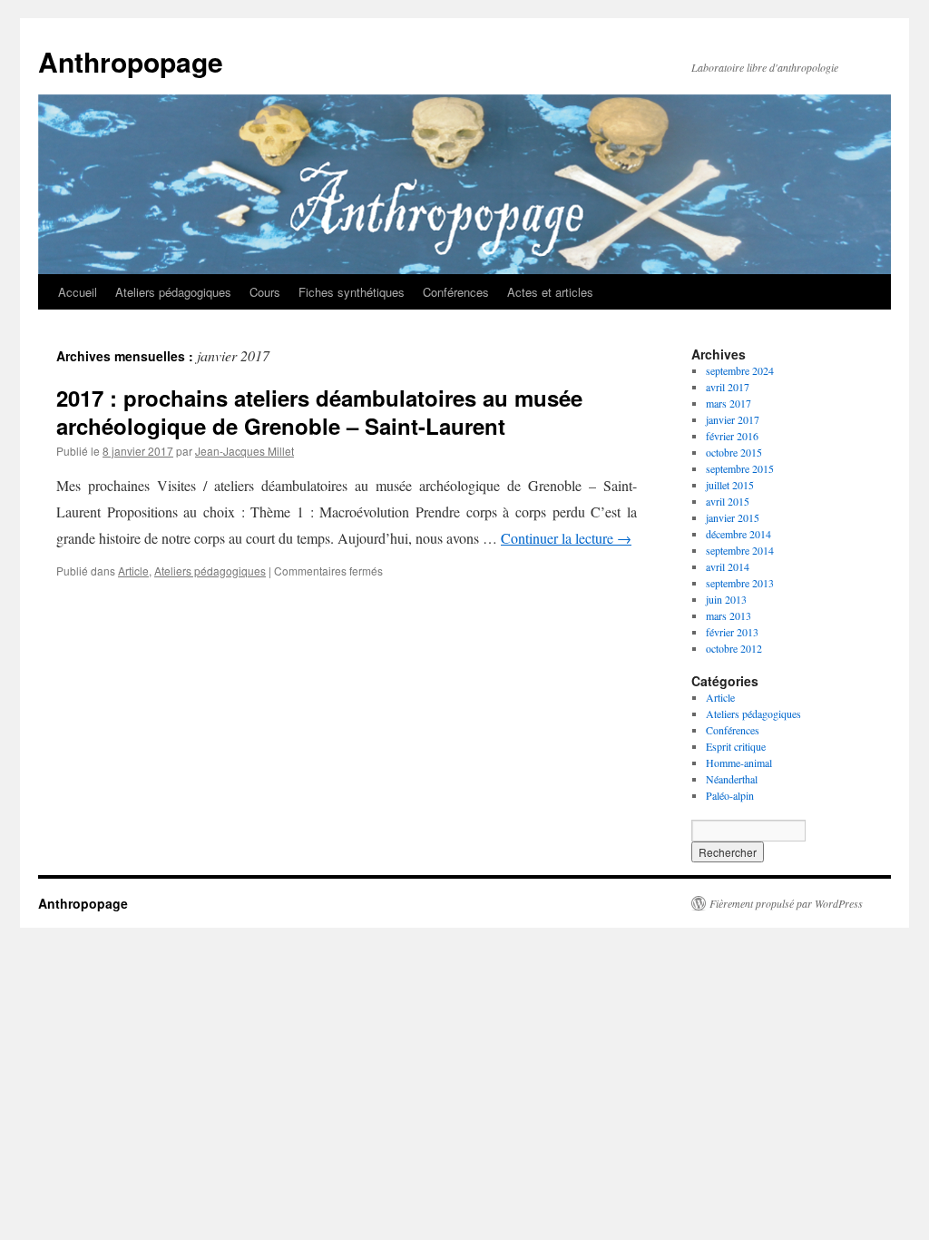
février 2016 (732, 435)
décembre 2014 (738, 534)
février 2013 (732, 632)
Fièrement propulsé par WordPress (786, 903)
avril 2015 (727, 501)
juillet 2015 (730, 484)
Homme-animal (739, 762)
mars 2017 (728, 403)
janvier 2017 (732, 419)
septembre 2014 (740, 550)
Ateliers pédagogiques (173, 291)
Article (133, 570)
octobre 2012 (734, 648)
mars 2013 (728, 615)
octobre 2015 (734, 452)
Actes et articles (550, 291)
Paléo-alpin (730, 795)
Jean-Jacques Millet (244, 450)
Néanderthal (732, 779)
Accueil (77, 291)
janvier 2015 (732, 517)
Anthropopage (130, 61)
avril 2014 (727, 566)
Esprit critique (736, 746)
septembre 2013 (740, 583)
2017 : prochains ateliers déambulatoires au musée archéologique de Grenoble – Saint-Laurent (319, 411)
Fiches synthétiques (351, 291)
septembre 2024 (740, 370)
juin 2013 (726, 599)
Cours (264, 291)
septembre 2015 (740, 468)
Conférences (456, 291)
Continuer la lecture (566, 537)
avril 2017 (727, 386)
